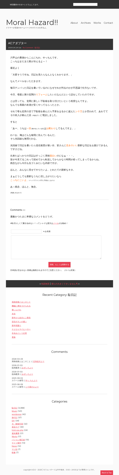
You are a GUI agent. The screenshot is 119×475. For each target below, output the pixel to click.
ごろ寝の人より (32, 387)
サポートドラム (25, 4)
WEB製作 (13, 4)
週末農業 (15, 433)
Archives (86, 23)
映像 (14, 452)
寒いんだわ (16, 310)
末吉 (14, 314)
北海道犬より (38, 361)
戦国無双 (45, 283)
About (74, 23)
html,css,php (17, 430)
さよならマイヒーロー (21, 329)
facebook (106, 4)
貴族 (14, 337)
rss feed (101, 4)
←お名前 (47, 231)
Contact (108, 23)
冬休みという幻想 (19, 333)
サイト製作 (16, 443)
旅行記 (14, 417)
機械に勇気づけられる (21, 306)
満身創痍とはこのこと (21, 302)
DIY (13, 420)
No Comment (28, 47)
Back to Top (107, 473)
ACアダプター (17, 43)
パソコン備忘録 (18, 440)
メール (56, 223)
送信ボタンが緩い (19, 321)
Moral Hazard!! (32, 23)
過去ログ (15, 427)
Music (14, 411)
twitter (111, 4)
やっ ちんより (31, 380)
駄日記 (37, 47)
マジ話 (14, 449)
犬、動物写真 (17, 424)
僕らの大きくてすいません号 (64, 283)
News (14, 446)
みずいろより (27, 368)
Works (97, 23)
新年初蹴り (16, 325)
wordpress (16, 414)
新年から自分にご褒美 (21, 317)
